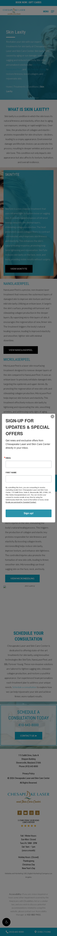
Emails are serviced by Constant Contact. (21, 502)
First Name (11, 473)
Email (8, 458)
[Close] (52, 416)
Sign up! (28, 513)
